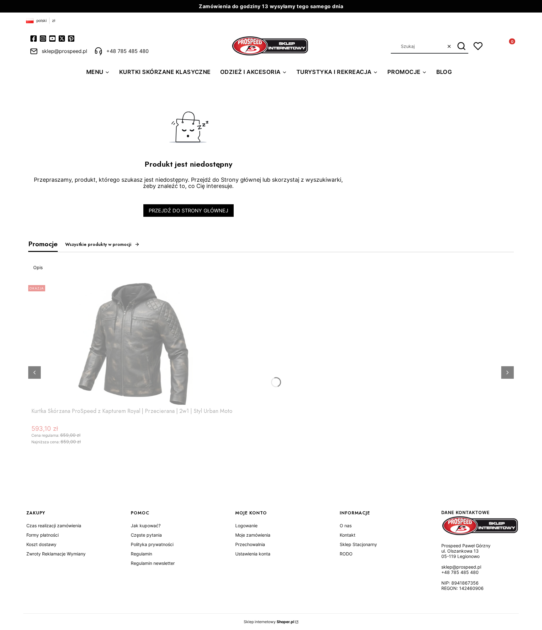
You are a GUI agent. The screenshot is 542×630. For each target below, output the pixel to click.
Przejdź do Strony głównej (188, 210)
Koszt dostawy (41, 544)
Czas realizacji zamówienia (53, 525)
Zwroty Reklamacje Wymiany (56, 553)
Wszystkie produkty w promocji (98, 244)
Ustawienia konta (252, 553)
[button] (461, 46)
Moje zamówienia (252, 535)
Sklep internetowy (269, 621)
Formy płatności (42, 535)
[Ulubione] (478, 46)
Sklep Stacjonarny (358, 544)
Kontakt (347, 535)
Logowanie (246, 525)
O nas (346, 525)
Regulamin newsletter (153, 563)
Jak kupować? (146, 525)
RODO (346, 553)
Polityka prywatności (152, 544)
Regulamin (141, 553)
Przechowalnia (250, 544)
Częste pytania (146, 535)
